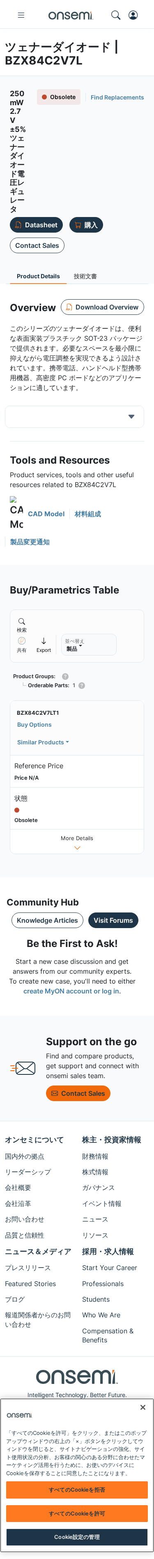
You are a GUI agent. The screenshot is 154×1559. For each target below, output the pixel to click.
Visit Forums (113, 920)
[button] (37, 514)
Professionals (103, 1284)
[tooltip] (44, 644)
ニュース (95, 1219)
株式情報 (95, 1172)
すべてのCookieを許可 (77, 1513)
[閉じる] (143, 1407)
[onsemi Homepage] (71, 15)
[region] (77, 1475)
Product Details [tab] (38, 276)
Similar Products (40, 742)
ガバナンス (98, 1187)
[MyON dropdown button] (135, 15)
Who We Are (101, 1315)
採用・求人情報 (108, 1251)
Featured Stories (30, 1284)
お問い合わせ (24, 1219)
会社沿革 (18, 1203)
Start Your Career (109, 1267)
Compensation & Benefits (107, 1335)
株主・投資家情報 (111, 1139)
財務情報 (95, 1156)
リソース (95, 1235)
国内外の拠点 (24, 1156)
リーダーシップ (28, 1172)
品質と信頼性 (24, 1235)
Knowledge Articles (47, 920)
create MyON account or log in (71, 991)
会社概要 (18, 1187)
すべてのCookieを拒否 (77, 1489)
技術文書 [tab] (85, 276)
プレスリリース (28, 1267)
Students (96, 1299)
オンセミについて (34, 1139)
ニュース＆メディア (38, 1251)
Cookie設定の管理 (76, 1537)
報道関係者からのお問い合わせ (38, 1319)
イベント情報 (102, 1203)
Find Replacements (117, 97)
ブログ (15, 1299)
